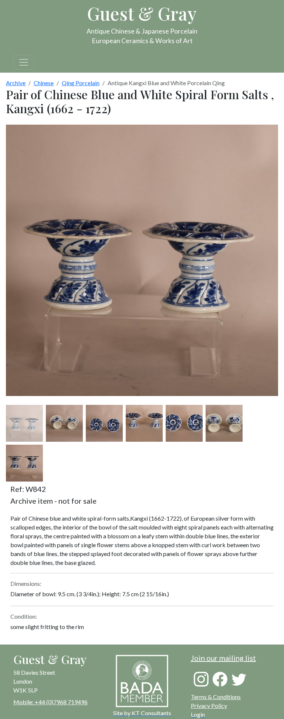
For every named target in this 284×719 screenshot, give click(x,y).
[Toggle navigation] (23, 62)
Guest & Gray (142, 13)
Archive (16, 82)
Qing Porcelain (80, 82)
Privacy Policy (209, 705)
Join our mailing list (223, 657)
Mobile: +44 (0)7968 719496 (50, 701)
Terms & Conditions (216, 696)
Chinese (44, 82)
